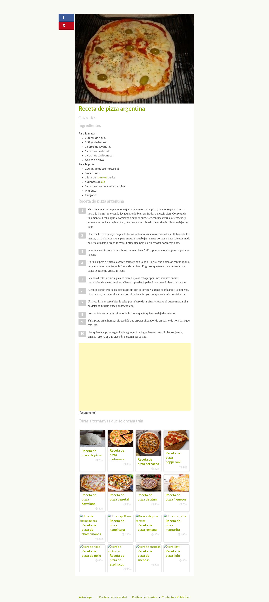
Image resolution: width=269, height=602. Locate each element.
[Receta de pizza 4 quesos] (176, 490)
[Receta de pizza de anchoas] (148, 546)
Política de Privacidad (113, 597)
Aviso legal (85, 597)
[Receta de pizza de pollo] (90, 546)
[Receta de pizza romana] (148, 520)
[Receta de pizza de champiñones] (92, 520)
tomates (102, 177)
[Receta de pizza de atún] (148, 490)
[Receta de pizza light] (172, 546)
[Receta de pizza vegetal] (120, 490)
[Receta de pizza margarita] (175, 516)
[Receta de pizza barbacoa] (148, 455)
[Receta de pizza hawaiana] (92, 490)
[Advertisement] (135, 377)
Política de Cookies (144, 597)
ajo (103, 181)
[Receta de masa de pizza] (92, 446)
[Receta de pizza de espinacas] (120, 551)
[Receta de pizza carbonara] (120, 446)
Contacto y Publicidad (176, 597)
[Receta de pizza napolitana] (119, 516)
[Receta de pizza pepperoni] (176, 448)
